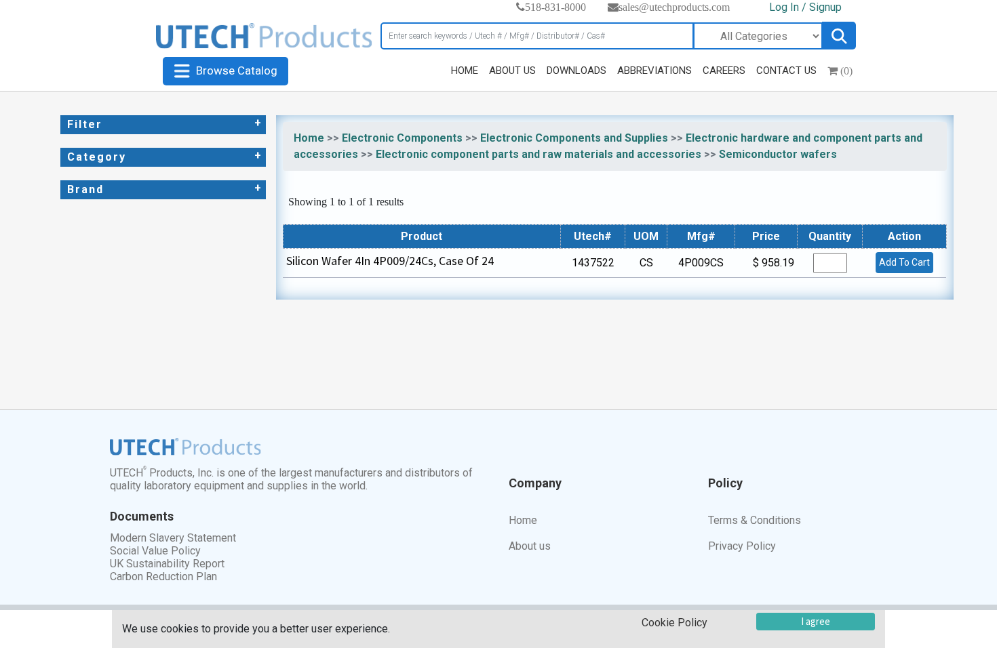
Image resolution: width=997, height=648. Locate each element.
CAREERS (724, 70)
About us (530, 546)
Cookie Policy (674, 622)
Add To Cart (904, 262)
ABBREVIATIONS (654, 70)
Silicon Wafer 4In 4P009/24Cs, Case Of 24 (390, 260)
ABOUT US (512, 70)
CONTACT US (786, 70)
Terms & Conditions (754, 520)
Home (309, 137)
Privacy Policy (742, 546)
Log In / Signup (805, 7)
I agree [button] (815, 621)
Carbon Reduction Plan (163, 576)
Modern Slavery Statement (173, 537)
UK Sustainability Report (167, 563)
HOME (464, 70)
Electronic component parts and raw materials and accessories (538, 154)
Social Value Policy (155, 550)
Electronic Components (402, 137)
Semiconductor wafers (778, 154)
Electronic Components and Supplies (574, 137)
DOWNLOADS (576, 70)
